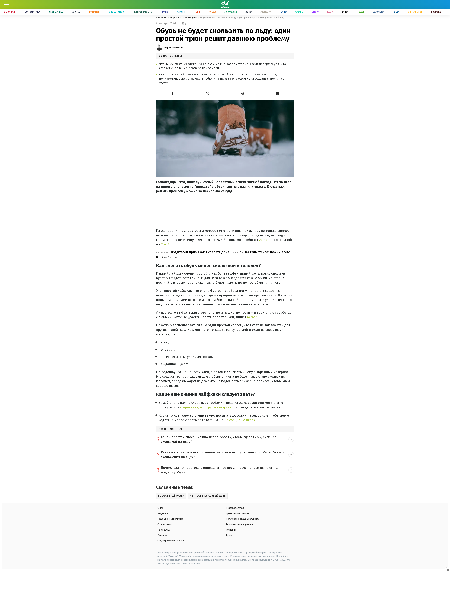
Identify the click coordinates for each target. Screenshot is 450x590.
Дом (396, 12)
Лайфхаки (230, 12)
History (436, 12)
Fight (197, 12)
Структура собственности (171, 540)
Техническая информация (239, 524)
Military (265, 12)
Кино (344, 12)
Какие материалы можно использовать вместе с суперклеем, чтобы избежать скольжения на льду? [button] (222, 454)
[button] (172, 94)
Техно (283, 12)
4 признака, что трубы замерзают (207, 407)
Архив (229, 535)
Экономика (56, 12)
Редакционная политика (170, 519)
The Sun (167, 244)
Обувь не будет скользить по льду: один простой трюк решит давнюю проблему (242, 17)
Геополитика (32, 12)
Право (165, 12)
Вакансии (162, 535)
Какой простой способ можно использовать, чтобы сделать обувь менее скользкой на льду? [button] (218, 439)
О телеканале (165, 524)
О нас (160, 508)
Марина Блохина (173, 47)
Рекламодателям (235, 508)
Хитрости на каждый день (183, 17)
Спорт (181, 12)
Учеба (212, 12)
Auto (249, 12)
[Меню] (6, 4)
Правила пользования (237, 513)
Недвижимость (142, 12)
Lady (330, 12)
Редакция (163, 513)
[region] (225, 581)
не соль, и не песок (239, 420)
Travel (360, 12)
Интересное (415, 12)
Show (315, 12)
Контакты (231, 529)
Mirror (252, 317)
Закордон (379, 12)
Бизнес (75, 12)
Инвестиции (116, 12)
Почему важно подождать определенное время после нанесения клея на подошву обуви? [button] (219, 470)
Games (299, 12)
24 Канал (9, 12)
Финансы (94, 12)
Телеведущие (165, 529)
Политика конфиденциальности (242, 519)
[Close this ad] (447, 569)
